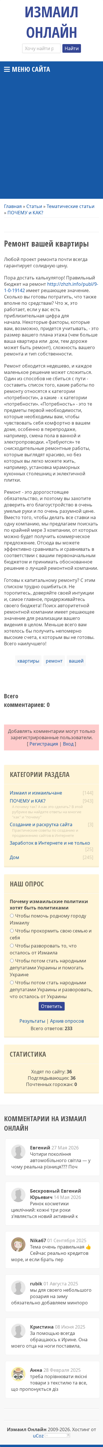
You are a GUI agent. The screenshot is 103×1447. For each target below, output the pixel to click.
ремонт (54, 661)
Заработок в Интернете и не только (50, 843)
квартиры (28, 661)
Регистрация (43, 744)
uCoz (38, 1436)
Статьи (34, 206)
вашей (76, 661)
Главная (13, 206)
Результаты (32, 1021)
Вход (68, 744)
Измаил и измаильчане (36, 793)
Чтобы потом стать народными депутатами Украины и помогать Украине (48, 968)
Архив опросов (67, 1021)
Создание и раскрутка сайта (41, 824)
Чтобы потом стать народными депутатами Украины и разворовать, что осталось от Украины (51, 989)
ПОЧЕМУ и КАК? (25, 212)
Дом (14, 857)
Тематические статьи (70, 206)
